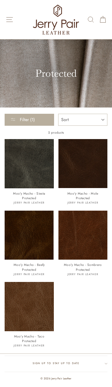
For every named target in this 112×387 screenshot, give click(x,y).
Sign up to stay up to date (56, 363)
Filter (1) (26, 119)
